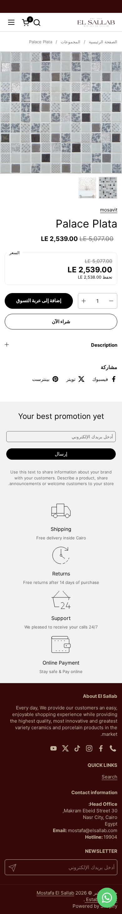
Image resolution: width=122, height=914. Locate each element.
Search (109, 777)
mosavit (108, 210)
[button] (37, 22)
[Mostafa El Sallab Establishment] (96, 22)
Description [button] (104, 345)
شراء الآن (61, 321)
